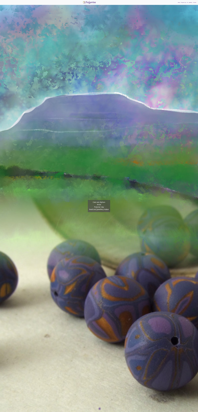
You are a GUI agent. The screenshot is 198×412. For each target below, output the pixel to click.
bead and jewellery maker (99, 209)
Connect (194, 2)
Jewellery (190, 2)
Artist (99, 205)
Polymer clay (183, 2)
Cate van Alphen (99, 202)
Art (187, 2)
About (179, 2)
